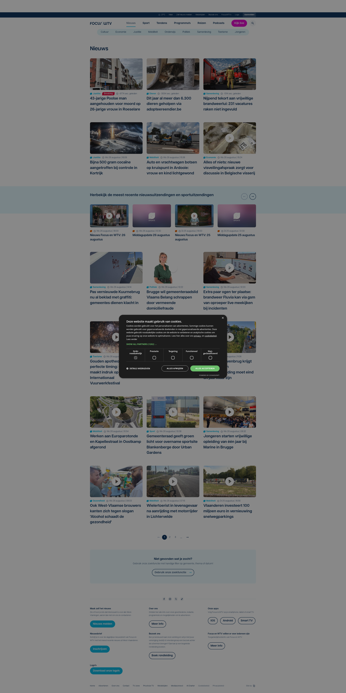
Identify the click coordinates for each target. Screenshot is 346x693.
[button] (173, 344)
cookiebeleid (211, 335)
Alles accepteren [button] (204, 368)
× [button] (223, 318)
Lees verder (131, 339)
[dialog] (173, 346)
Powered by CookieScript (209, 375)
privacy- (197, 335)
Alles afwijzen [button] (175, 368)
